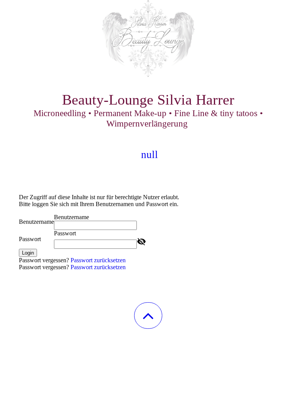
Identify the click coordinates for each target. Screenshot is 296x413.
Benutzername (36, 221)
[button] (148, 315)
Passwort (30, 239)
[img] (148, 38)
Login (28, 253)
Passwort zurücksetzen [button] (98, 260)
